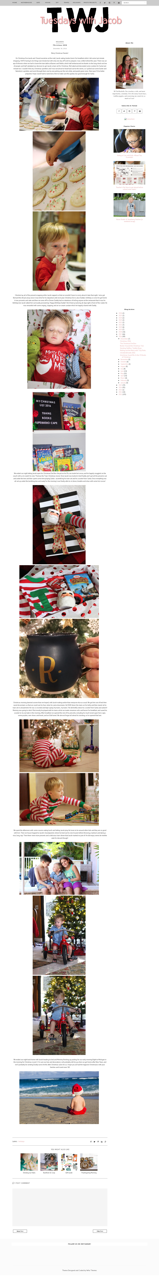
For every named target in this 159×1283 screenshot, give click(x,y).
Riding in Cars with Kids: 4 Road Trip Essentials (129, 156)
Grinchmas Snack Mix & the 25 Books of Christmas (133, 356)
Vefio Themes (91, 1270)
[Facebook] (100, 2)
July (122, 369)
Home (14, 2)
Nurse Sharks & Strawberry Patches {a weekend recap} (129, 220)
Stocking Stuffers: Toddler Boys (131, 348)
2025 (120, 315)
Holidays (76, 2)
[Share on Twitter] (94, 1141)
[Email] (119, 2)
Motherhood (26, 2)
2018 (120, 332)
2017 (120, 334)
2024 (120, 318)
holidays (60, 41)
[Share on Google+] (105, 1141)
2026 (120, 313)
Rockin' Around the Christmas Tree (132, 346)
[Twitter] (104, 2)
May (122, 373)
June (122, 371)
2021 (120, 325)
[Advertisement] (129, 266)
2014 (120, 387)
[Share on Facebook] (91, 1141)
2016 (120, 336)
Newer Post (20, 1231)
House (47, 2)
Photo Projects (90, 2)
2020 (120, 327)
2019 (120, 329)
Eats (38, 2)
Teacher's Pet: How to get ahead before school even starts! (129, 188)
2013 (120, 390)
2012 (120, 392)
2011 (120, 394)
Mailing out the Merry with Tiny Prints (133, 350)
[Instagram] (109, 2)
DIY (57, 2)
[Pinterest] (114, 2)
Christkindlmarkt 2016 (127, 353)
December (124, 339)
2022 (120, 322)
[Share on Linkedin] (101, 1141)
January (123, 383)
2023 (120, 320)
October (124, 362)
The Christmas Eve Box (128, 343)
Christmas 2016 (125, 341)
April (122, 376)
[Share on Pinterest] (98, 1141)
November (124, 359)
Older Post (100, 1231)
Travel (66, 2)
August (123, 366)
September (125, 364)
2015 (120, 385)
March (123, 378)
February (124, 380)
